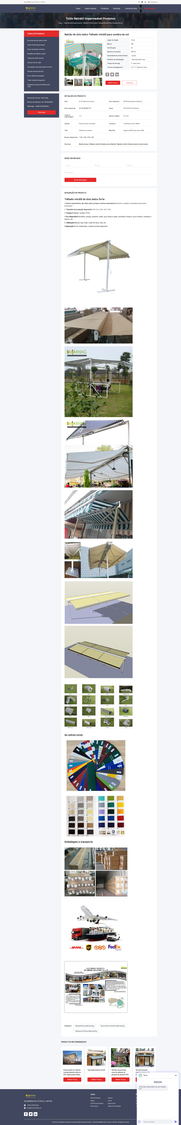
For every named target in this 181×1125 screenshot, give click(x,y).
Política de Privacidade (114, 1106)
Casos (110, 1100)
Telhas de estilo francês (35, 58)
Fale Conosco (94, 1106)
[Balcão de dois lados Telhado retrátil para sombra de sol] (83, 57)
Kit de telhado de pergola (35, 76)
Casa (60, 23)
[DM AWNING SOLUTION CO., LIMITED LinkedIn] (145, 2)
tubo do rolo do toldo (34, 62)
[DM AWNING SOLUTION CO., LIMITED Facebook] (139, 2)
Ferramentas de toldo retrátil (37, 40)
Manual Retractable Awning (85, 1026)
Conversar (41, 112)
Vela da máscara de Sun (35, 71)
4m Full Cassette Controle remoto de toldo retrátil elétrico (143, 1072)
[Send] (175, 1121)
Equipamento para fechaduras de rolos (38, 85)
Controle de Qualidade (96, 1103)
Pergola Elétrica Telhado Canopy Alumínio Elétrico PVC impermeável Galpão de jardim (72, 1072)
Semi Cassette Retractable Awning (112, 1026)
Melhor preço (112, 83)
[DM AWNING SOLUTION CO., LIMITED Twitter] (142, 2)
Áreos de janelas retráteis (36, 49)
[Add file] (139, 1121)
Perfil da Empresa (95, 1098)
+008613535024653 (42, 106)
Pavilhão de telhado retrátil (36, 54)
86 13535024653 (47, 102)
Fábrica (92, 1100)
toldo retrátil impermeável (73, 23)
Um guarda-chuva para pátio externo (39, 67)
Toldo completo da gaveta (36, 80)
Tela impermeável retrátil (96, 1070)
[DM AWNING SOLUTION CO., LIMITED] (31, 8)
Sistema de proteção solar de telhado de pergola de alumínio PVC (120, 1072)
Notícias (110, 1098)
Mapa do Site (111, 1103)
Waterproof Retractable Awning (86, 1031)
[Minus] (176, 1075)
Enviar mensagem (80, 180)
